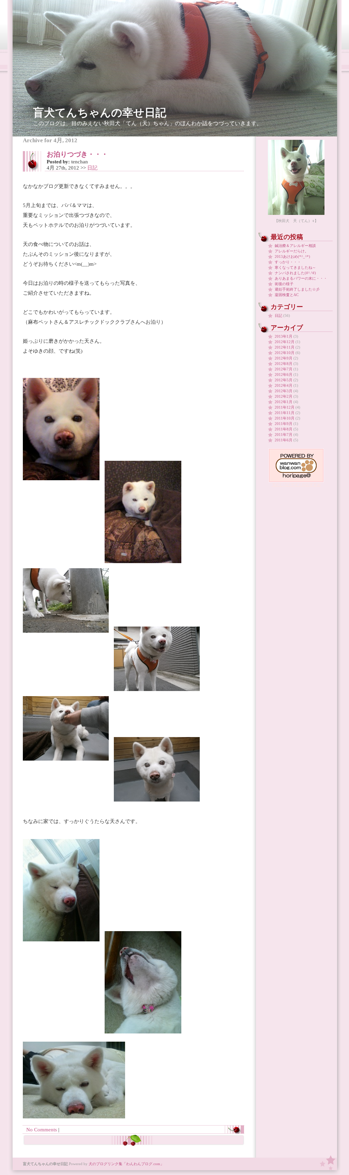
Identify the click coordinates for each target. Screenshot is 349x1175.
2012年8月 (283, 364)
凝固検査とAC (287, 295)
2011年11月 (284, 413)
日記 (92, 168)
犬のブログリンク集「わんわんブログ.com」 (126, 1164)
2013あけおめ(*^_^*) (292, 256)
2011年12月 (284, 407)
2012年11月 (284, 347)
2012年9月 (283, 358)
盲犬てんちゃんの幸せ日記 (99, 113)
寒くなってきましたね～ (295, 267)
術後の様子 (284, 284)
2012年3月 (283, 391)
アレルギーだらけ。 (291, 251)
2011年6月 (283, 440)
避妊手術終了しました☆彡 (297, 289)
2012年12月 (284, 342)
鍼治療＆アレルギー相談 (295, 246)
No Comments (41, 1129)
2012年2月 (283, 396)
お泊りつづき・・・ (77, 154)
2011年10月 (284, 418)
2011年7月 (283, 434)
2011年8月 (283, 429)
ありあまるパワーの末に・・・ (301, 278)
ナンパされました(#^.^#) (295, 273)
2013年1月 (283, 336)
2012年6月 (283, 374)
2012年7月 (283, 369)
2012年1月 (283, 402)
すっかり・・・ (288, 262)
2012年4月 (283, 385)
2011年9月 (283, 424)
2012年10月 (284, 353)
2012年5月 (283, 380)
